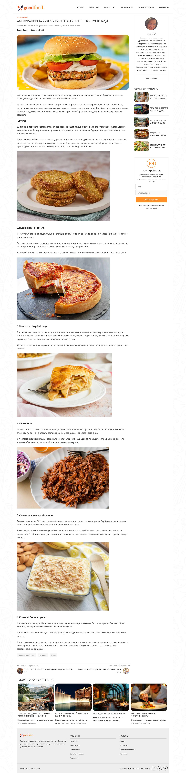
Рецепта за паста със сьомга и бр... (158, 146)
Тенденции (164, 7)
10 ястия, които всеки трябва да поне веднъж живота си (48, 670)
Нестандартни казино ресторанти (109, 713)
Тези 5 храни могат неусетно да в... (159, 109)
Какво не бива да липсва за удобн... (158, 121)
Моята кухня (110, 7)
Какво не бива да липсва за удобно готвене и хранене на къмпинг (34, 714)
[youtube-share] (165, 768)
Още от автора (151, 78)
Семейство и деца (77, 754)
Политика (124, 754)
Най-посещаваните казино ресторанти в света (143, 714)
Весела (151, 34)
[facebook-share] (154, 768)
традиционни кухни (26, 655)
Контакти (123, 745)
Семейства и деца (146, 7)
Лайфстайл (94, 7)
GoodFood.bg (35, 768)
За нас (122, 741)
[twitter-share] (160, 768)
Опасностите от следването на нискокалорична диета (99, 670)
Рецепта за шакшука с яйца (158, 133)
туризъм (42, 655)
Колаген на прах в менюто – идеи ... (158, 97)
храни (53, 655)
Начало (80, 7)
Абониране (151, 199)
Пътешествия (127, 7)
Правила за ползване (128, 750)
